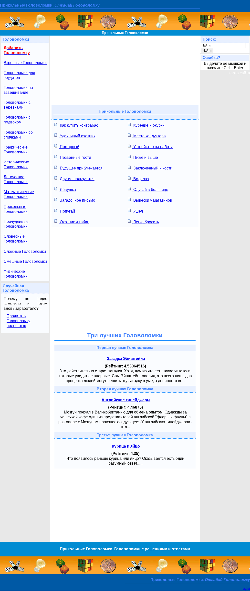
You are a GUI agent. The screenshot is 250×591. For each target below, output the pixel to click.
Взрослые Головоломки (25, 63)
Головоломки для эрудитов (19, 75)
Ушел (137, 211)
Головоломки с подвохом (17, 119)
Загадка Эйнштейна (126, 358)
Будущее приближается (81, 168)
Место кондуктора (149, 136)
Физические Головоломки (16, 273)
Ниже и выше (145, 157)
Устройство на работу (152, 147)
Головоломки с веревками (17, 104)
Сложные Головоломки (25, 251)
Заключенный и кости (152, 168)
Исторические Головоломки (16, 164)
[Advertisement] (125, 70)
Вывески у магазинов (152, 200)
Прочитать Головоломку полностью (18, 321)
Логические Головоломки (16, 179)
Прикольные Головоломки (125, 33)
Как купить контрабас (78, 125)
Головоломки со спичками (18, 134)
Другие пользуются (76, 179)
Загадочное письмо (77, 200)
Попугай (67, 211)
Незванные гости (75, 157)
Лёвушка (67, 190)
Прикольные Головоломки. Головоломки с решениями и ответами (125, 549)
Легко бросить (145, 222)
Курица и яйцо (126, 446)
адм (246, 588)
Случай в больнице (150, 190)
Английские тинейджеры (126, 400)
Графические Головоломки (16, 149)
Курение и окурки (148, 125)
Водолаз (140, 179)
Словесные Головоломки (16, 238)
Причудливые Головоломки (16, 223)
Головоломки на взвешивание (18, 89)
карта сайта (239, 73)
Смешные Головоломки (25, 261)
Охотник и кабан (74, 222)
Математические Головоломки (19, 194)
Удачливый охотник (77, 136)
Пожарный (69, 147)
